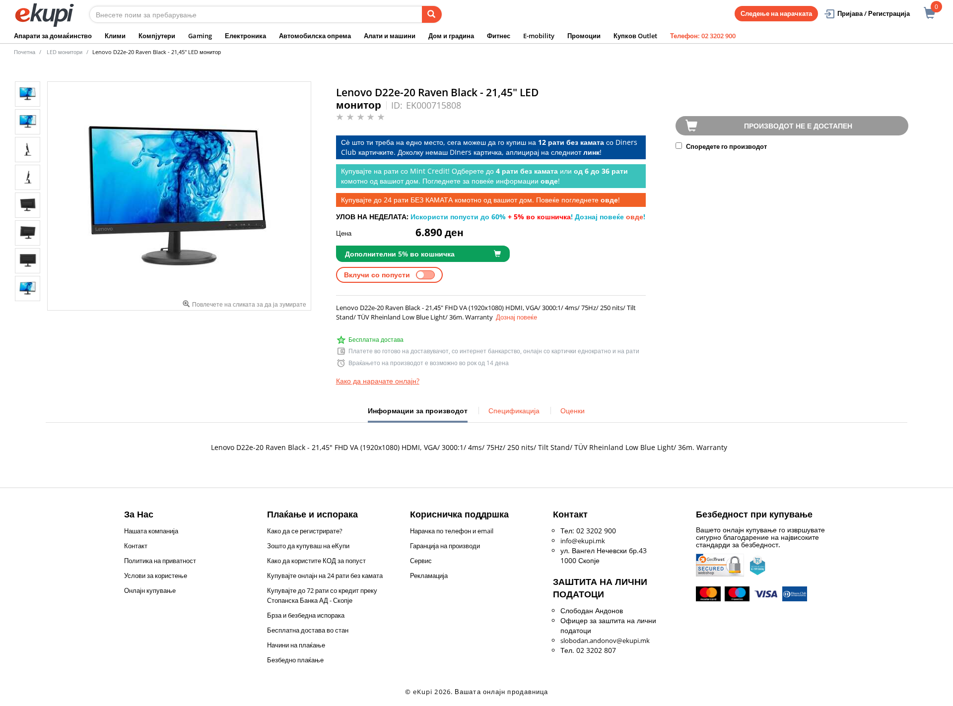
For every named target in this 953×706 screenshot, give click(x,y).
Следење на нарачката (776, 13)
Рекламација (429, 575)
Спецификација (514, 410)
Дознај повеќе (516, 317)
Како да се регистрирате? (304, 530)
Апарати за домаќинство (53, 35)
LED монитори (64, 52)
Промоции (584, 35)
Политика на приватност (160, 560)
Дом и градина (451, 35)
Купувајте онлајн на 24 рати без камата (325, 575)
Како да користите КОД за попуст (316, 560)
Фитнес (498, 35)
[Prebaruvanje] (432, 14)
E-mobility (538, 35)
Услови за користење (155, 575)
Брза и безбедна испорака (305, 615)
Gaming (200, 35)
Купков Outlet (635, 35)
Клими (115, 35)
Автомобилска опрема (315, 35)
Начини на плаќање (296, 645)
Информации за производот (418, 414)
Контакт (135, 545)
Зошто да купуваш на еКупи (308, 545)
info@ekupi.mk (582, 540)
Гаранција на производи (445, 545)
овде (634, 216)
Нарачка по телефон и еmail (451, 530)
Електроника (245, 35)
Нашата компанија (151, 530)
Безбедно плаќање (295, 659)
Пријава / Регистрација (873, 13)
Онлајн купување (150, 590)
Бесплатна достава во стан (307, 630)
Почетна (24, 52)
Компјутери (156, 35)
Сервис (421, 560)
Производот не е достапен (798, 125)
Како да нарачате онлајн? (377, 380)
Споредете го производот (725, 146)
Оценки (572, 410)
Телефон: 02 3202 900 (703, 35)
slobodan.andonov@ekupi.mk (605, 640)
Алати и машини (389, 35)
